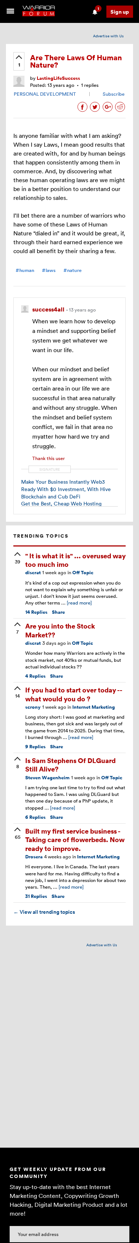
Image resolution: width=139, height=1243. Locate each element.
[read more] (79, 602)
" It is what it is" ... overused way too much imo (75, 560)
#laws (49, 270)
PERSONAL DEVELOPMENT (45, 94)
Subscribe (114, 94)
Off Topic (82, 572)
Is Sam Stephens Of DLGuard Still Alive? (70, 764)
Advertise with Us (108, 35)
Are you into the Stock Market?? (60, 630)
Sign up (119, 12)
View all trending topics (44, 912)
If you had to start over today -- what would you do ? (73, 694)
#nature (72, 270)
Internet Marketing (93, 707)
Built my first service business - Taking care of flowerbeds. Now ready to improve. (75, 839)
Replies (36, 612)
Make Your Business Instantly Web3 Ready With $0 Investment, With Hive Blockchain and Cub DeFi (66, 489)
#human (25, 270)
